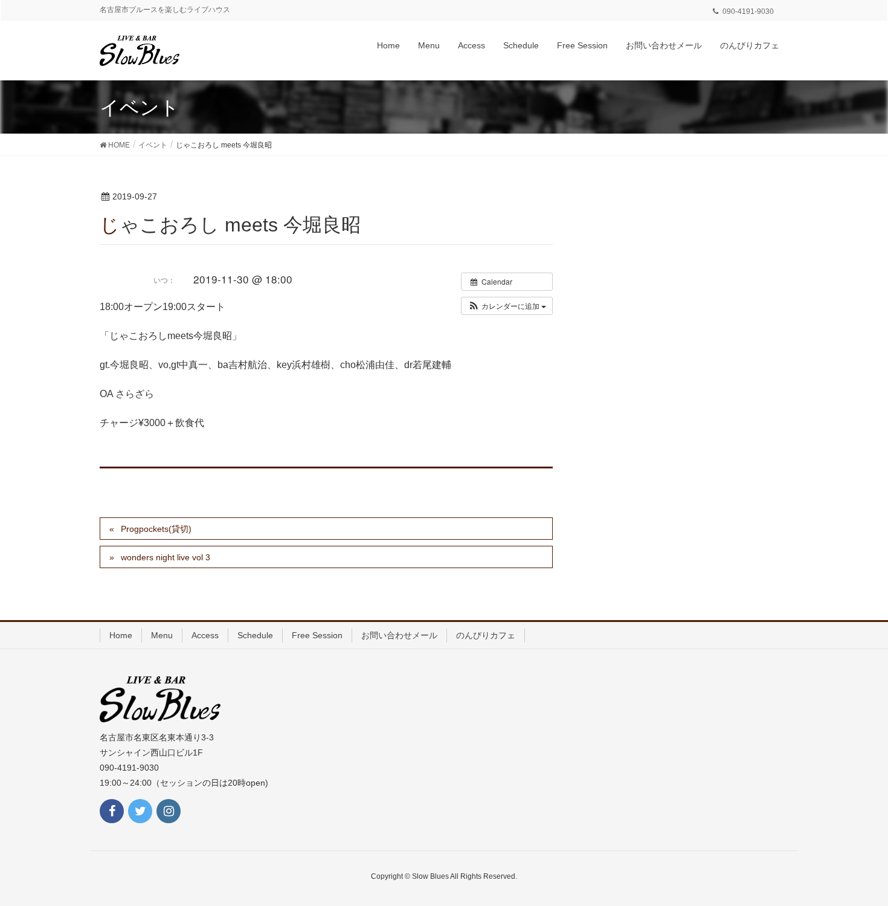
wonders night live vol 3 (165, 557)
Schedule (255, 635)
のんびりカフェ (485, 635)
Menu (162, 635)
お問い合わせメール (399, 635)
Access (205, 635)
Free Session (317, 635)
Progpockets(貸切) (156, 529)
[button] (507, 305)
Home (120, 635)
